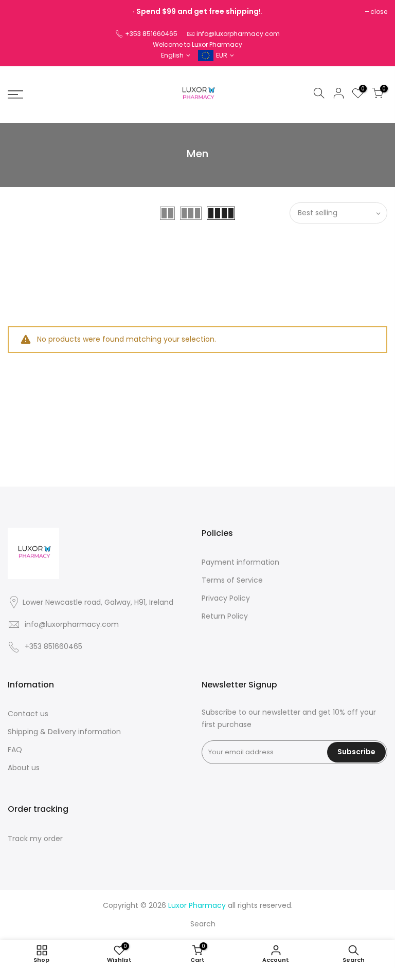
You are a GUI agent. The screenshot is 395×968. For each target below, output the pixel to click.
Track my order (35, 838)
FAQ (15, 749)
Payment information (240, 562)
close (378, 11)
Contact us (28, 714)
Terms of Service (232, 580)
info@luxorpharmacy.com (238, 33)
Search (203, 924)
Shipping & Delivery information (64, 732)
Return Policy (225, 616)
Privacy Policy (226, 598)
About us (24, 767)
